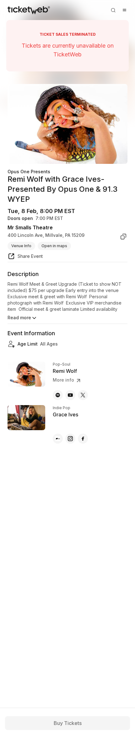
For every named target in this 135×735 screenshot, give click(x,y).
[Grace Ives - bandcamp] (58, 439)
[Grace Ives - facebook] (83, 439)
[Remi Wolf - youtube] (70, 395)
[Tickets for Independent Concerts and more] (29, 10)
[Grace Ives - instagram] (70, 439)
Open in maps (54, 245)
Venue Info (21, 245)
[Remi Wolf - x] (83, 395)
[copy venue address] (123, 236)
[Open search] (113, 10)
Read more (19, 317)
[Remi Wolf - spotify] (58, 395)
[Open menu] (124, 10)
